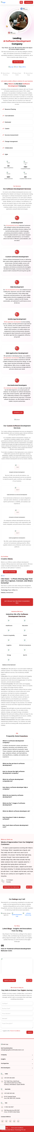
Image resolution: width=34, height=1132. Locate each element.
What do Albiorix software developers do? (16, 811)
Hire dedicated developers (11, 388)
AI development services (12, 225)
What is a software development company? (13, 741)
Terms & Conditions (15, 1030)
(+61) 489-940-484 (9, 1093)
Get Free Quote (18, 62)
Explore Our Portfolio (9, 572)
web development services (12, 289)
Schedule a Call (18, 412)
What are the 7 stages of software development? (14, 804)
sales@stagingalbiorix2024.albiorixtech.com (12, 1050)
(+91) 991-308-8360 (9, 1077)
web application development (11, 357)
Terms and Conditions (17, 1128)
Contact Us (28, 2)
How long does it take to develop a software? (14, 818)
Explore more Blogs (9, 980)
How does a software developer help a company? (15, 788)
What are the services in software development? (14, 764)
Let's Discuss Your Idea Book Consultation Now (17, 602)
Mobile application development (12, 321)
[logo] (3, 2)
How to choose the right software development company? (14, 772)
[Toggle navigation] (21, 2)
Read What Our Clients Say (11, 887)
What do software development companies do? (13, 780)
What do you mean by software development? (13, 796)
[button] (31, 571)
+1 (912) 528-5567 (9, 1107)
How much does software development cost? (15, 826)
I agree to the (11, 1030)
